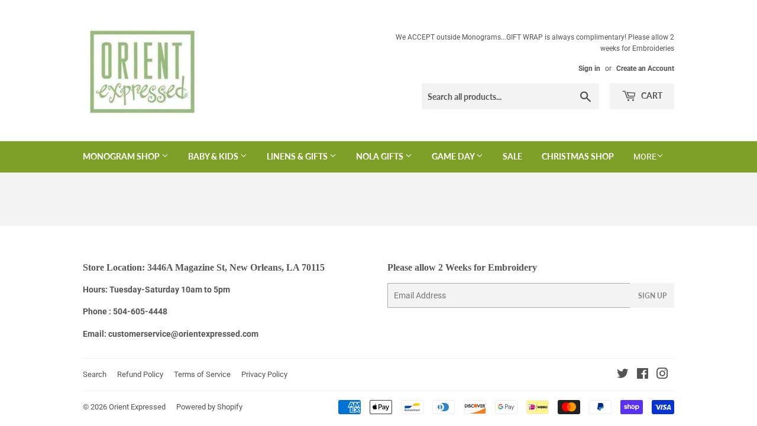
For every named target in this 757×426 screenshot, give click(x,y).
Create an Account (645, 68)
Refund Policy (140, 374)
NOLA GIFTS (380, 156)
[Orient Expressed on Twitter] (623, 375)
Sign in (589, 68)
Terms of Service (202, 374)
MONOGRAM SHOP (122, 156)
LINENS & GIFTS (298, 156)
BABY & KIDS (214, 156)
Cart (650, 95)
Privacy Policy (264, 374)
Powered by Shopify (209, 406)
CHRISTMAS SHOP (578, 156)
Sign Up (652, 295)
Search (94, 374)
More (644, 156)
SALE (512, 156)
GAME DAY (454, 156)
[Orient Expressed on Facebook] (642, 375)
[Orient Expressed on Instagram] (662, 375)
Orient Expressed (137, 406)
